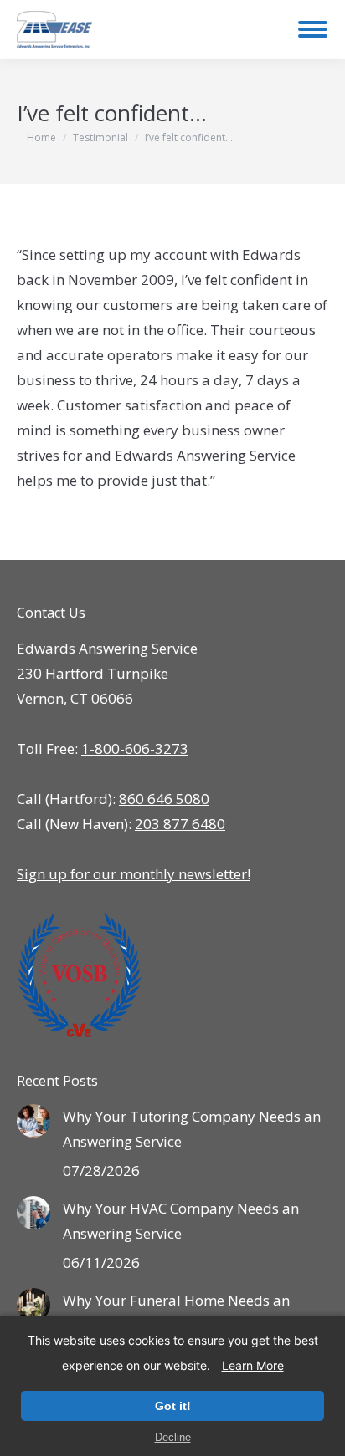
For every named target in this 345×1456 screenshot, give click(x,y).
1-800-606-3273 (134, 748)
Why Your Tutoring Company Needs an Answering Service (192, 1129)
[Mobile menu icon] (312, 29)
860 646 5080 (164, 798)
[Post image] (33, 1121)
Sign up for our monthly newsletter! (133, 873)
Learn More (253, 1365)
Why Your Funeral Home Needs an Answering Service (176, 1313)
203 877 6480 (180, 823)
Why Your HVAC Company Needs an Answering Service (181, 1221)
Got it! (173, 1406)
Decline (173, 1437)
